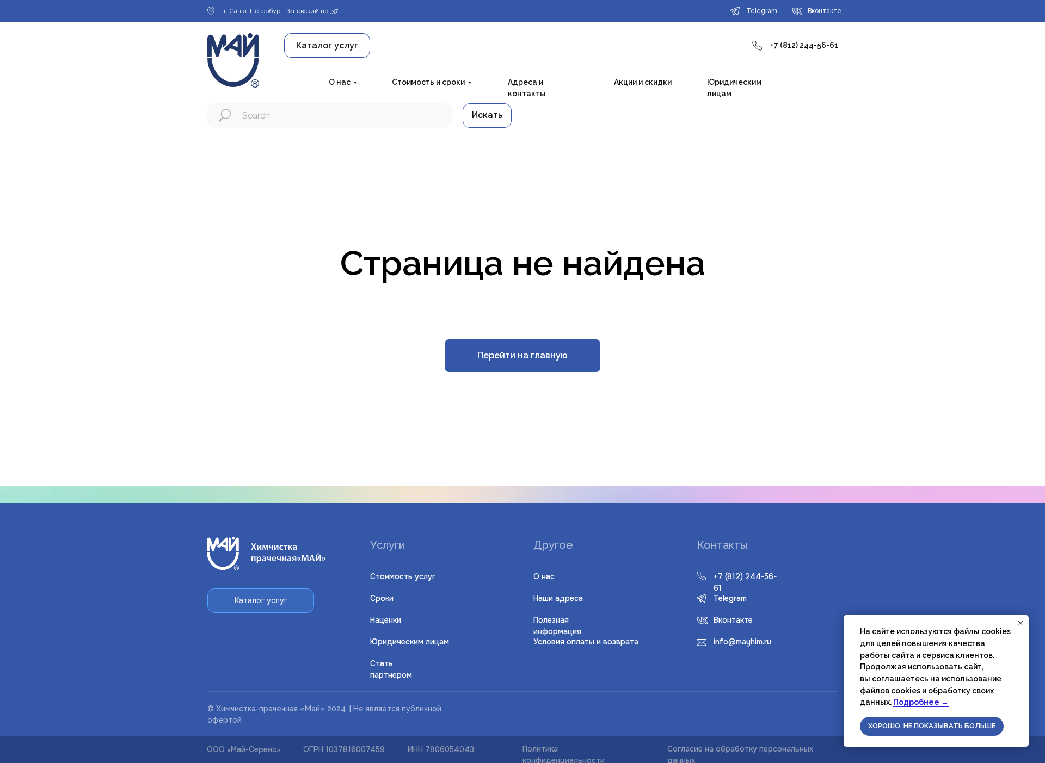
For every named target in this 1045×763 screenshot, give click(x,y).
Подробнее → (921, 702)
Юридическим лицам (409, 642)
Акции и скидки (643, 82)
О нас (340, 82)
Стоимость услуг (402, 576)
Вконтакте (733, 620)
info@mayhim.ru (742, 642)
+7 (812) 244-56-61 (804, 45)
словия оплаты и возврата (585, 642)
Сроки (382, 598)
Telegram (730, 598)
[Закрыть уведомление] (1020, 623)
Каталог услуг (327, 45)
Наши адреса (558, 598)
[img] (702, 620)
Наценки (385, 620)
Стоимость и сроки (428, 82)
